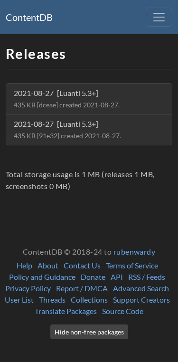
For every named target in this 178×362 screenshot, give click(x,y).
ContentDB (29, 17)
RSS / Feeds (146, 276)
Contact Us (82, 265)
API (117, 276)
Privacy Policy (28, 288)
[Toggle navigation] (159, 17)
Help (24, 265)
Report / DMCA (82, 288)
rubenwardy (134, 251)
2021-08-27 (67, 98)
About (47, 265)
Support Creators (141, 299)
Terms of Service (132, 265)
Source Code (122, 310)
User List (19, 299)
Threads (52, 299)
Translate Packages (66, 310)
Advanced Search (141, 288)
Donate (93, 276)
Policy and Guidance (42, 276)
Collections (89, 299)
